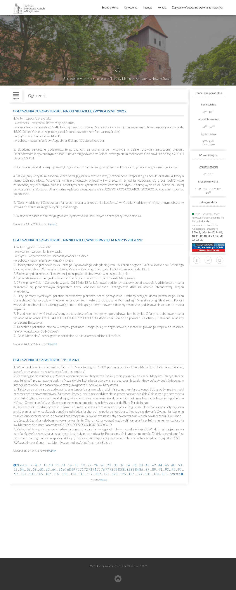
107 (48, 474)
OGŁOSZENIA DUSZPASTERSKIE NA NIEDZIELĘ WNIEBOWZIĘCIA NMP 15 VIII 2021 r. (78, 240)
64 (54, 469)
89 (154, 469)
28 (109, 465)
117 (90, 474)
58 (35, 469)
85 (141, 469)
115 (81, 474)
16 (70, 465)
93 (167, 469)
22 (89, 465)
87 (147, 469)
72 (86, 469)
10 (51, 465)
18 (76, 465)
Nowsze (22, 465)
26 (102, 465)
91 (160, 469)
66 (60, 469)
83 (132, 469)
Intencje (147, 7)
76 (103, 469)
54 (22, 469)
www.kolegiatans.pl (28, 535)
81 (124, 469)
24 (96, 465)
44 (160, 465)
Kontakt (162, 7)
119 (98, 474)
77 (107, 469)
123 (114, 474)
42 (154, 465)
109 (56, 474)
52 (15, 469)
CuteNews (103, 480)
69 (73, 469)
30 (115, 465)
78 (111, 469)
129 (139, 474)
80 (120, 469)
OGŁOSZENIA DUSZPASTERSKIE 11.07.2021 (46, 360)
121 (106, 474)
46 (167, 465)
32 (122, 465)
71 (82, 469)
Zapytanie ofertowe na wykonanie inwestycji (197, 7)
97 (180, 469)
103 (31, 474)
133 (156, 474)
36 (134, 465)
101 (23, 474)
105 (40, 474)
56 (28, 469)
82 (128, 469)
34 (128, 465)
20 (83, 465)
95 (173, 469)
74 (94, 469)
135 (164, 474)
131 (148, 474)
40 (147, 465)
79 (115, 469)
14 (63, 465)
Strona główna (110, 7)
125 (123, 474)
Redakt (52, 224)
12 (57, 465)
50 (180, 465)
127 (131, 474)
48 (173, 465)
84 (137, 469)
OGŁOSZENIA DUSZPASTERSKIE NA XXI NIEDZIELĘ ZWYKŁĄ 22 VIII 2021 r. (70, 111)
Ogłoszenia (130, 7)
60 (41, 469)
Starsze (175, 474)
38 (141, 465)
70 (77, 469)
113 (73, 474)
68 (69, 469)
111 (65, 474)
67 (65, 469)
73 (90, 469)
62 (47, 469)
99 (16, 474)
